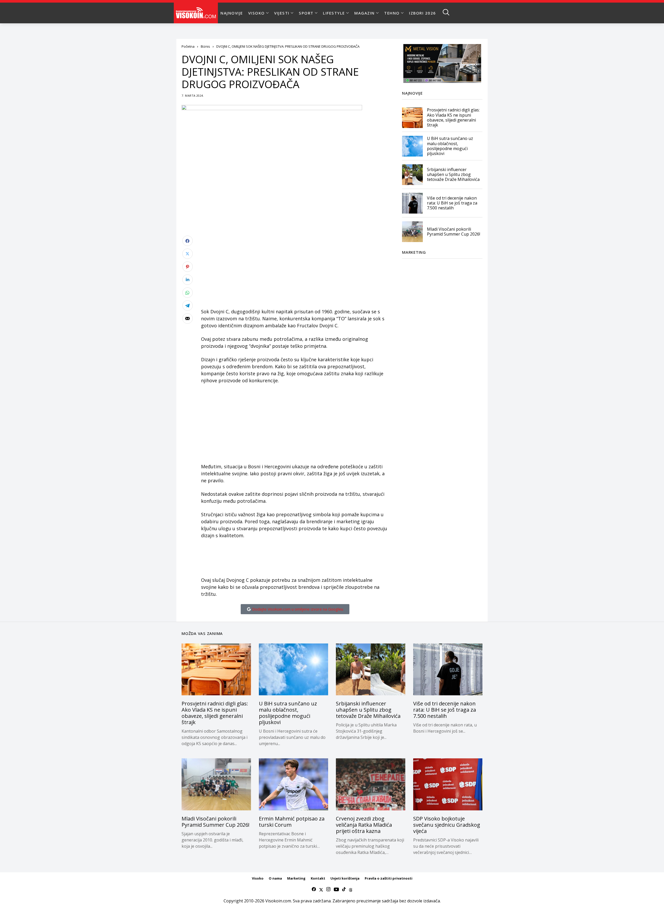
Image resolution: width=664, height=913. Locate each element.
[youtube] (336, 889)
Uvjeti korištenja (344, 878)
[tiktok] (344, 889)
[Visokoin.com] (196, 12)
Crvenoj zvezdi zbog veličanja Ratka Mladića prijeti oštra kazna (364, 824)
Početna (188, 46)
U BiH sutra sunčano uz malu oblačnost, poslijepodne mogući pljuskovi (450, 146)
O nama (275, 878)
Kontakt (318, 878)
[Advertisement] (295, 272)
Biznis (205, 46)
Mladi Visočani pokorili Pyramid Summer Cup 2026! (453, 231)
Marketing (296, 878)
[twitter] (321, 889)
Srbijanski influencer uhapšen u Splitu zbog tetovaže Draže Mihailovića (453, 174)
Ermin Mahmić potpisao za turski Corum (291, 821)
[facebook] (314, 889)
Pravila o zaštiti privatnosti (388, 878)
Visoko (258, 878)
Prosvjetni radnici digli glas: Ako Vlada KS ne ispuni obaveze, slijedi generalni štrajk (453, 117)
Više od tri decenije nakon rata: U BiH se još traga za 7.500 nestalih (452, 203)
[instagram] (328, 889)
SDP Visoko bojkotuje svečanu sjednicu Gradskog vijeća (446, 824)
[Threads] (350, 889)
